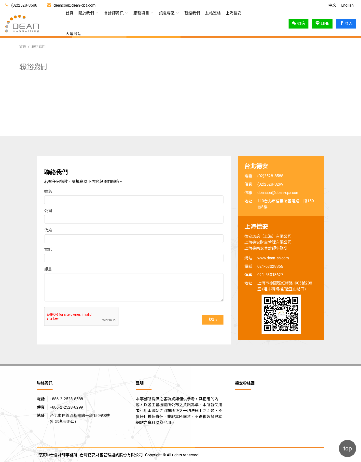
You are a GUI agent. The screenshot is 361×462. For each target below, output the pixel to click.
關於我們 (86, 13)
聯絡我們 (192, 13)
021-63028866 (270, 266)
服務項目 (141, 13)
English (347, 5)
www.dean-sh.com (273, 258)
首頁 (69, 13)
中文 (332, 5)
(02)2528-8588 (24, 5)
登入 (349, 23)
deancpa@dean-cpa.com (278, 192)
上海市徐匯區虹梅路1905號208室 (284, 286)
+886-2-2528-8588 (66, 399)
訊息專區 (167, 13)
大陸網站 (73, 33)
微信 (301, 23)
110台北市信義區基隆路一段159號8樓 (285, 204)
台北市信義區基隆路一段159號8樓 (80, 418)
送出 (213, 319)
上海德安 (233, 13)
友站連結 (213, 13)
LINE (325, 23)
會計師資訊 (114, 13)
